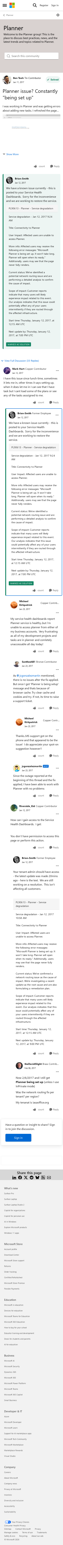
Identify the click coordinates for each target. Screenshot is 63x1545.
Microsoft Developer (13, 1422)
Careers (7, 1472)
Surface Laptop (10, 1199)
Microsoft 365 (10, 1377)
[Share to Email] (49, 1177)
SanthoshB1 (28, 661)
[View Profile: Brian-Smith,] (9, 180)
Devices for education (13, 1310)
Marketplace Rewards (13, 1450)
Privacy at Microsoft (12, 1489)
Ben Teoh (18, 78)
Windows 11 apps (11, 1233)
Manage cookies (11, 1532)
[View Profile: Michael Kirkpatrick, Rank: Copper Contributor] (14, 604)
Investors (8, 1494)
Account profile (10, 1249)
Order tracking (10, 1271)
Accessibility (9, 1506)
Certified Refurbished (13, 1277)
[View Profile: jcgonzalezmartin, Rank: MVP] (16, 768)
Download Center (11, 1254)
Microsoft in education (13, 1305)
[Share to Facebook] (20, 1177)
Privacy (38, 1529)
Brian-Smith (22, 178)
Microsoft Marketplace (13, 1444)
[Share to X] (26, 1177)
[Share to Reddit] (31, 1177)
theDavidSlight (33, 1064)
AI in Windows (10, 1221)
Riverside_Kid (27, 806)
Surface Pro (9, 1193)
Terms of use (27, 1532)
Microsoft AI (9, 1360)
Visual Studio (9, 1456)
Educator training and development (19, 1333)
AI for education (11, 1344)
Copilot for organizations (14, 1210)
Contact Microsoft (23, 1529)
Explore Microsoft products (15, 1227)
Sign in (18, 1137)
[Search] (35, 5)
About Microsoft (11, 1478)
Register (44, 5)
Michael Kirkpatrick (25, 603)
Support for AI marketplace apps (17, 1433)
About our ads (37, 1536)
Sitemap (7, 1529)
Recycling (23, 1536)
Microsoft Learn (11, 1427)
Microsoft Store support (14, 1260)
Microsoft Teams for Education (17, 1316)
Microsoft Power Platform (15, 1383)
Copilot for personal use (14, 1216)
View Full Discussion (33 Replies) (22, 360)
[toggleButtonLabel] (57, 15)
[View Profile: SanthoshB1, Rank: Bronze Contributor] (16, 663)
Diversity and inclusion (13, 1500)
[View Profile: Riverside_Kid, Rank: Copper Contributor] (14, 807)
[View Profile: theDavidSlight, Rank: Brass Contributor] (19, 1065)
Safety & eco (9, 1536)
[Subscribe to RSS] (43, 1177)
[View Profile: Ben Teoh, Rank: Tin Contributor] (7, 79)
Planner (9, 15)
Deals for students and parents (17, 1338)
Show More (12, 154)
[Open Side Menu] (5, 5)
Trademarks (42, 1532)
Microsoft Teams (11, 1389)
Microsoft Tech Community (15, 1439)
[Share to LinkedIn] (14, 1177)
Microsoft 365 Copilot (13, 1394)
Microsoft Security (12, 1366)
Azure (6, 1416)
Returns (7, 1266)
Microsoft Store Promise (14, 1283)
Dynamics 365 (10, 1372)
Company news (10, 1483)
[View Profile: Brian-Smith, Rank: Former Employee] (12, 415)
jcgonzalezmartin (30, 675)
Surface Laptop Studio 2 (14, 1204)
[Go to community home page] (12, 5)
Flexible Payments (11, 1288)
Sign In (55, 5)
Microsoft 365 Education (14, 1322)
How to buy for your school (15, 1327)
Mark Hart (18, 368)
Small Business (10, 1400)
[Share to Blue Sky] (37, 1177)
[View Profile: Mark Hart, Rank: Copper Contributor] (7, 370)
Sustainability (10, 1511)
